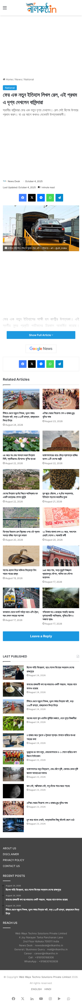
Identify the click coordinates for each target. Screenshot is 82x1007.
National (29, 79)
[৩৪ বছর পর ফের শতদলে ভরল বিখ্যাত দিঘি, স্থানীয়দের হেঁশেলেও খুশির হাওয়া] (21, 441)
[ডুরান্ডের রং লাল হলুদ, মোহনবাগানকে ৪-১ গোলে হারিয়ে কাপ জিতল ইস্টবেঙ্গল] (13, 757)
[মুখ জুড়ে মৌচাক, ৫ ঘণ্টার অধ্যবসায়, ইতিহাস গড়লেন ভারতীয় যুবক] (61, 479)
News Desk (14, 181)
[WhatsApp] (50, 198)
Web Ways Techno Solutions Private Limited (45, 976)
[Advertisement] (41, 45)
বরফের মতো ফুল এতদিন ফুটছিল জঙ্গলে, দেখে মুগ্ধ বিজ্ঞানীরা (51, 718)
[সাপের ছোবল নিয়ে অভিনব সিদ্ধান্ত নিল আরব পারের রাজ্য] (21, 556)
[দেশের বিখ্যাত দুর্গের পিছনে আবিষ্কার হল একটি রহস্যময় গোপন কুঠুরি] (21, 479)
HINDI (47, 989)
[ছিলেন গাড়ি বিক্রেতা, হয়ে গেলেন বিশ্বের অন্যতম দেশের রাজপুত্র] (13, 672)
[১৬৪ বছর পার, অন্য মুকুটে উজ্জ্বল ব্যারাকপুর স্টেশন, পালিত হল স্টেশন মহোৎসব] (61, 556)
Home (9, 79)
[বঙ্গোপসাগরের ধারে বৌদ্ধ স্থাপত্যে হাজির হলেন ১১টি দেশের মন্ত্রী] (61, 441)
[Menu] (5, 9)
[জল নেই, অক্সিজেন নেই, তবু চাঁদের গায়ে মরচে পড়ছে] (13, 791)
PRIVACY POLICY (13, 860)
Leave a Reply (41, 636)
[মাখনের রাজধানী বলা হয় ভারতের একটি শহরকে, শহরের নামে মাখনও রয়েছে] (13, 689)
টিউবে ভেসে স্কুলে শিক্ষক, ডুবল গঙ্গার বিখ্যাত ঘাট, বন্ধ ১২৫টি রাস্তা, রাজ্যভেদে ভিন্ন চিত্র (21, 416)
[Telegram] (59, 198)
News (18, 79)
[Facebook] (23, 198)
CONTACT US (11, 866)
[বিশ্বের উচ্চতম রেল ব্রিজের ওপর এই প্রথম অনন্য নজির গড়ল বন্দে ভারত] (21, 517)
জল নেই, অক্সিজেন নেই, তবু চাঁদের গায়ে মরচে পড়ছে (48, 785)
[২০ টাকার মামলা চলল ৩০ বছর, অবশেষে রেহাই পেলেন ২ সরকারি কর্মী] (61, 517)
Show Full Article (40, 335)
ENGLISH (36, 989)
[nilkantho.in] (41, 8)
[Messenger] (41, 198)
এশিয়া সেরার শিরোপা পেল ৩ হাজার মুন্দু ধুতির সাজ (47, 802)
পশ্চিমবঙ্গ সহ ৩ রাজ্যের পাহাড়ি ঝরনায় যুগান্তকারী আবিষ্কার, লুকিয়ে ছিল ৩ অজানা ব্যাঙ (58, 615)
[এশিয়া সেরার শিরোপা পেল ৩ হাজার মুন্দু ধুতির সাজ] (61, 399)
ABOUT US (9, 848)
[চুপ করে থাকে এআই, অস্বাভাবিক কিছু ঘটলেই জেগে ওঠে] (13, 825)
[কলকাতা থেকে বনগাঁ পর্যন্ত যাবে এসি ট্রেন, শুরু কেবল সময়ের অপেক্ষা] (21, 598)
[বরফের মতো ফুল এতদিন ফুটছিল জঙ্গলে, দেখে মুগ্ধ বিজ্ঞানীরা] (13, 723)
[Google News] (41, 349)
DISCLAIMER (11, 854)
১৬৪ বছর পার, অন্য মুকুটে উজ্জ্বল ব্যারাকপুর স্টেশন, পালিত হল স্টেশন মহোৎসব (57, 573)
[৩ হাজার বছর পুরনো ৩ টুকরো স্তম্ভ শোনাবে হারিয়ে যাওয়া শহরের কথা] (13, 740)
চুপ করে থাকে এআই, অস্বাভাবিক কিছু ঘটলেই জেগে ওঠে (50, 819)
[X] (32, 198)
